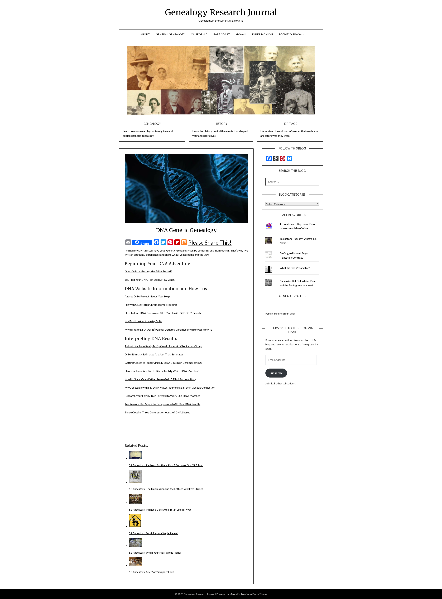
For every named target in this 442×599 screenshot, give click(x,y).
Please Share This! (210, 242)
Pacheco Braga (290, 34)
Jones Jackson (262, 34)
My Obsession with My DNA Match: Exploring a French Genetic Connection (170, 387)
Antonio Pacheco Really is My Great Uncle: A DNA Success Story (163, 346)
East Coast (221, 34)
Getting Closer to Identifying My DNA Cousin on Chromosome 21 (163, 362)
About (145, 34)
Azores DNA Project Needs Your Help (147, 296)
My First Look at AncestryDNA (143, 321)
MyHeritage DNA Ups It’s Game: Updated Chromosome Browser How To (168, 329)
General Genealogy (170, 34)
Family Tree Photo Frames (280, 313)
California (199, 34)
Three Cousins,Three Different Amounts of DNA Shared (157, 412)
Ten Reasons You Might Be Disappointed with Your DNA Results (162, 404)
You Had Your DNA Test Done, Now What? (150, 279)
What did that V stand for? (295, 267)
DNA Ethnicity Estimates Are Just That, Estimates (154, 354)
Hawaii (241, 34)
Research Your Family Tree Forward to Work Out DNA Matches (162, 395)
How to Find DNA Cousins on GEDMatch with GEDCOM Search (163, 313)
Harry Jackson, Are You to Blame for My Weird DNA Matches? (162, 371)
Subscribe (276, 373)
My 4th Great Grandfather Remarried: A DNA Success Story (160, 379)
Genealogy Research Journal (221, 12)
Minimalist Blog (238, 594)
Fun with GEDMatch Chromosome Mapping (151, 304)
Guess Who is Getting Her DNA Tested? (148, 271)
